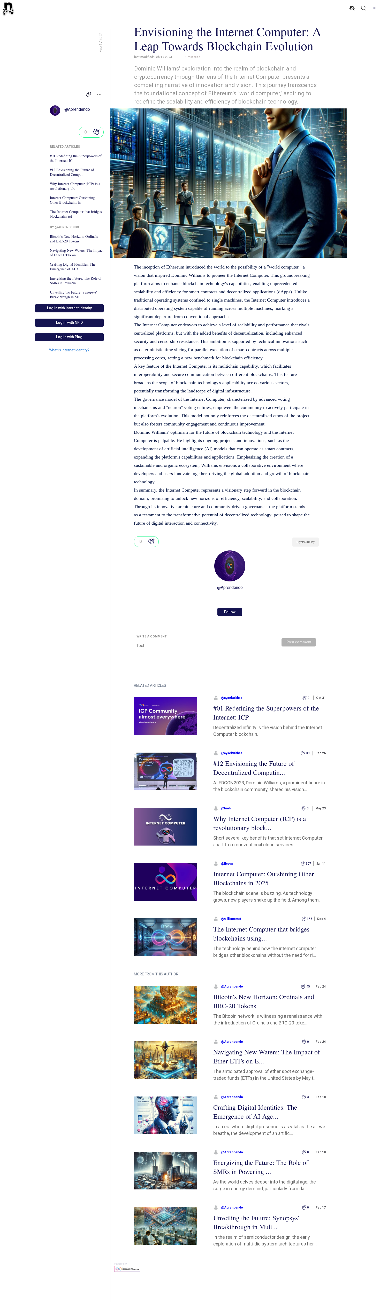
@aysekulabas (231, 697)
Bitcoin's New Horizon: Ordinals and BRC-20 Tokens (74, 238)
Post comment (298, 642)
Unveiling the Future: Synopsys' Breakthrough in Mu (73, 294)
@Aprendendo (77, 109)
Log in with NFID (69, 322)
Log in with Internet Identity (69, 308)
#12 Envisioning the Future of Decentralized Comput (72, 172)
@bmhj (226, 808)
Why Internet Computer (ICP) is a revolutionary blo (75, 186)
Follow (229, 612)
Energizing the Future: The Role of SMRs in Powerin (76, 280)
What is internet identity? (69, 350)
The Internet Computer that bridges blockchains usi (76, 214)
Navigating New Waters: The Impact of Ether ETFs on (76, 252)
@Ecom (227, 863)
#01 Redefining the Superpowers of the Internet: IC (76, 158)
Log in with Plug (69, 337)
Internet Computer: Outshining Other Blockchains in (72, 200)
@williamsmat (231, 918)
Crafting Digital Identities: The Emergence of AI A (72, 266)
